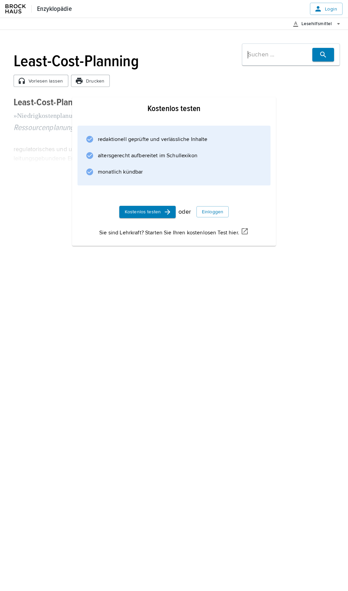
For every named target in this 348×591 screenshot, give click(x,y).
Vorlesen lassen (46, 81)
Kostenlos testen (143, 212)
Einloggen (212, 212)
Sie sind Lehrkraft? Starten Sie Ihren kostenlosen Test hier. (169, 232)
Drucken (95, 81)
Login (331, 9)
